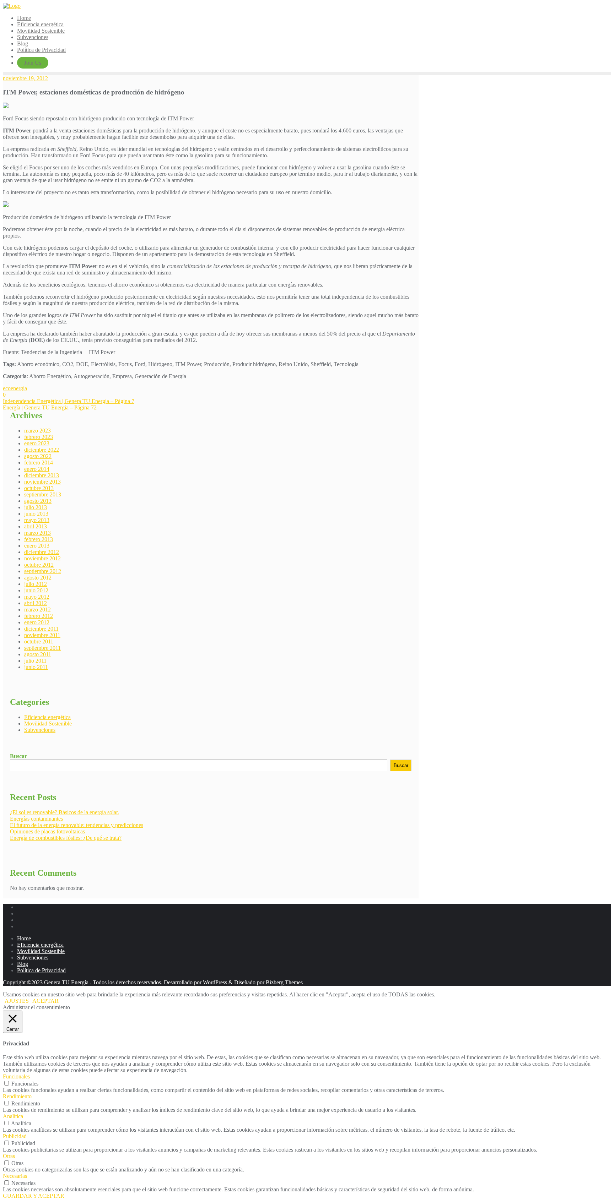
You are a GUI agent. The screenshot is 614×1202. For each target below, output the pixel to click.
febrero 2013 (38, 539)
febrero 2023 (38, 437)
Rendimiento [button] (17, 1096)
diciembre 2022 (41, 450)
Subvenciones (39, 730)
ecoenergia (15, 388)
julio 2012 (35, 584)
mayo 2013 (36, 520)
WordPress (215, 982)
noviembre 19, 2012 (25, 78)
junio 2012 (36, 590)
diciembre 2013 (41, 475)
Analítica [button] (13, 1116)
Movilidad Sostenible (48, 723)
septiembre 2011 (42, 648)
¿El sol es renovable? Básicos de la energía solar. (64, 812)
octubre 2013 (39, 488)
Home (24, 938)
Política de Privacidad (41, 970)
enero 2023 (36, 443)
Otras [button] (9, 1156)
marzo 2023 (37, 431)
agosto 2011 (37, 654)
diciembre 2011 (41, 629)
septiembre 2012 (42, 571)
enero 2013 (36, 546)
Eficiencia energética (47, 717)
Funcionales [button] (16, 1076)
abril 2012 (35, 603)
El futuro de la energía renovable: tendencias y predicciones (76, 825)
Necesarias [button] (15, 1176)
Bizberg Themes (284, 982)
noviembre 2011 (42, 635)
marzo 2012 (37, 610)
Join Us (32, 63)
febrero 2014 (38, 462)
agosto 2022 (38, 456)
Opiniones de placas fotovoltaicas (47, 831)
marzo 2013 (37, 533)
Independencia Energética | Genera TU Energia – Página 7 (68, 401)
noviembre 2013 (42, 482)
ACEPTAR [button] (45, 1001)
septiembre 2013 (42, 494)
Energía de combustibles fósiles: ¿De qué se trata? (66, 838)
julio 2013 (35, 507)
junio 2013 (36, 514)
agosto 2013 (38, 501)
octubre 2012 (39, 565)
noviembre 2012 (42, 558)
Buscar (18, 756)
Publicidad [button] (15, 1136)
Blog (22, 964)
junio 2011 (36, 667)
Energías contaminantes (36, 819)
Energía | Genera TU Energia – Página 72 (50, 407)
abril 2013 (35, 526)
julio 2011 (35, 661)
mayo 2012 (36, 597)
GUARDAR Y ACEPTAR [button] (33, 1196)
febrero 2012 (38, 616)
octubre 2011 (38, 641)
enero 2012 (36, 622)
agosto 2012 (38, 578)
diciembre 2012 (41, 552)
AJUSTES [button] (17, 1001)
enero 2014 (36, 469)
